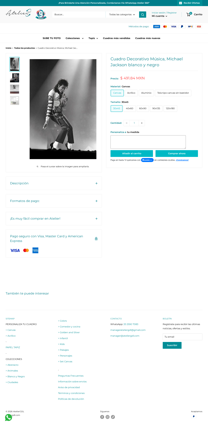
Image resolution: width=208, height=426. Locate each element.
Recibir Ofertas (192, 3)
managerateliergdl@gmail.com (128, 330)
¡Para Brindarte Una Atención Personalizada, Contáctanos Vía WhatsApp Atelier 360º (104, 3)
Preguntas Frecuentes (70, 375)
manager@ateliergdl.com (124, 335)
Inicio (8, 48)
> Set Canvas (65, 361)
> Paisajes (63, 350)
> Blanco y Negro (15, 376)
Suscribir (172, 345)
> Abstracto (12, 365)
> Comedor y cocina (69, 326)
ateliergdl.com (13, 415)
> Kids (61, 344)
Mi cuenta (158, 16)
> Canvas (11, 330)
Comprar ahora (177, 153)
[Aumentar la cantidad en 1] (142, 123)
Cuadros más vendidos (116, 38)
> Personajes (65, 355)
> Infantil (63, 338)
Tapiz (92, 38)
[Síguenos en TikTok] (113, 417)
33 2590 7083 (131, 324)
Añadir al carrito (131, 153)
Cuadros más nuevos (147, 38)
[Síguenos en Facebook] (102, 417)
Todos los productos (24, 48)
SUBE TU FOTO (52, 38)
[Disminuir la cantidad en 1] (127, 123)
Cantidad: (116, 123)
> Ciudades (12, 382)
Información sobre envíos (72, 381)
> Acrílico (11, 335)
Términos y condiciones (71, 393)
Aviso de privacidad (69, 387)
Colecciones (73, 38)
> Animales (12, 370)
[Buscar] (142, 14)
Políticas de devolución (71, 399)
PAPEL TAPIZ (13, 347)
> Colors (62, 321)
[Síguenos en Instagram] (108, 417)
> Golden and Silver (69, 332)
